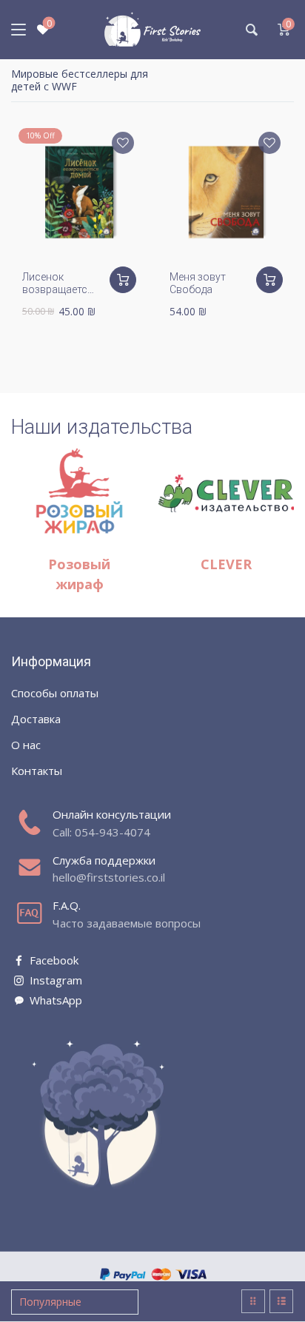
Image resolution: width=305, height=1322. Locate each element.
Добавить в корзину (123, 279)
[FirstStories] (152, 29)
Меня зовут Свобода (198, 283)
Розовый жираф (79, 574)
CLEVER (226, 564)
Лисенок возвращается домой (57, 289)
